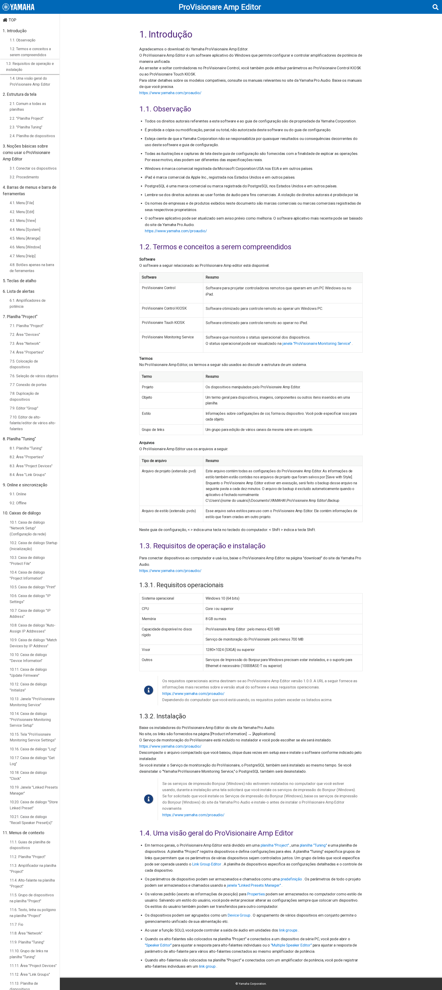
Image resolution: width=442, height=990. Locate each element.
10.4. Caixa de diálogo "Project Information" (27, 575)
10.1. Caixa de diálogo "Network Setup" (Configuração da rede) (28, 528)
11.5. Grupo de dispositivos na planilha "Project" (32, 898)
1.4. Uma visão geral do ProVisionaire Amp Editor (30, 81)
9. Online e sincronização (25, 485)
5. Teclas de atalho (19, 281)
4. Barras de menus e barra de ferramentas (29, 190)
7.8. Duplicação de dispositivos (24, 396)
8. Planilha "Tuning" (19, 439)
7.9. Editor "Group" (24, 408)
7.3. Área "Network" (25, 343)
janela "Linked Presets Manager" (254, 885)
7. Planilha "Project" (20, 316)
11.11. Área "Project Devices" (33, 966)
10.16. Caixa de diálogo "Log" (33, 749)
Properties (256, 894)
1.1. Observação (22, 40)
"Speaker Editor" (158, 945)
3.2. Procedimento (24, 177)
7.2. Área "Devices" (25, 334)
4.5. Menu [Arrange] (25, 238)
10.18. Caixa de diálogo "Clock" (28, 775)
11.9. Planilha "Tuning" (27, 942)
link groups (288, 930)
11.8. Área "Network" (26, 933)
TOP (12, 20)
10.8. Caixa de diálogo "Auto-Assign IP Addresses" (32, 628)
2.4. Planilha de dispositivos (32, 136)
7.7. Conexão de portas (28, 385)
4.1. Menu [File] (22, 203)
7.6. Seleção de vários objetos (34, 376)
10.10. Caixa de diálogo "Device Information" (28, 658)
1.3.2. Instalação (162, 716)
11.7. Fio (16, 924)
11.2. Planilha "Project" (28, 857)
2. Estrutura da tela (19, 94)
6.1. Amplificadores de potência (28, 303)
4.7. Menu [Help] (22, 256)
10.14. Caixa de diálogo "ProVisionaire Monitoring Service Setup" (30, 719)
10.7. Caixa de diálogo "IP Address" (30, 613)
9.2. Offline (18, 503)
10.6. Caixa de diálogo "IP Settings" (30, 599)
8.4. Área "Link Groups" (28, 475)
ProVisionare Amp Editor (220, 7)
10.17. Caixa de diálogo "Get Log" (32, 761)
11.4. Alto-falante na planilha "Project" (32, 883)
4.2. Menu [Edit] (22, 212)
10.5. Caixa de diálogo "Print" (33, 587)
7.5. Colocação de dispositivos (24, 364)
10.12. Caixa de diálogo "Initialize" (28, 687)
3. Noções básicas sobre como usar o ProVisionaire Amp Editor (26, 152)
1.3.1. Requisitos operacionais (181, 585)
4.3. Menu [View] (23, 220)
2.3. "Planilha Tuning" (26, 127)
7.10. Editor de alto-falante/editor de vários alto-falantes (33, 423)
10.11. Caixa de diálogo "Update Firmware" (28, 672)
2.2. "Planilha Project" (27, 118)
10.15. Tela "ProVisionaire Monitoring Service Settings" (33, 737)
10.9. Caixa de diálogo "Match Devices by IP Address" (33, 643)
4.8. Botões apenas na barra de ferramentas (32, 268)
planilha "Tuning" (314, 845)
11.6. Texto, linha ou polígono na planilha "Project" (33, 913)
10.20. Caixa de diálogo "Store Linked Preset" (34, 805)
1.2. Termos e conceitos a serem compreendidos (30, 52)
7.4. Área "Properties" (27, 352)
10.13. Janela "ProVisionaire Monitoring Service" (32, 702)
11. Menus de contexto (23, 832)
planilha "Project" (275, 845)
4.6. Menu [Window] (25, 247)
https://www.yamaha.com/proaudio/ (170, 92)
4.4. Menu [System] (25, 229)
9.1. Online (18, 494)
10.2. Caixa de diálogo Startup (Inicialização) (33, 546)
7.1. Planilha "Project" (27, 326)
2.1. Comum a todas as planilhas (28, 107)
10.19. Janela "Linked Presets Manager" (34, 790)
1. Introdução (14, 31)
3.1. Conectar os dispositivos (33, 168)
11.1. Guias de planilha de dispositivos (30, 845)
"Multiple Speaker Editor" (292, 945)
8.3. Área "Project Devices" (31, 466)
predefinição (292, 879)
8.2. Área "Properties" (27, 457)
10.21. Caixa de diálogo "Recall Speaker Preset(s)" (31, 820)
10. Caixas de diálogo (22, 513)
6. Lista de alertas (19, 291)
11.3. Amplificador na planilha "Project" (33, 868)
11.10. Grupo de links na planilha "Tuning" (29, 954)
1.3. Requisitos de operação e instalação (30, 66)
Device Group (239, 915)
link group (207, 966)
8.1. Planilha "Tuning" (26, 448)
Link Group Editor (207, 864)
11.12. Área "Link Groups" (30, 974)
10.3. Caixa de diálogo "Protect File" (27, 560)
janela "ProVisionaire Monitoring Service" (317, 343)
